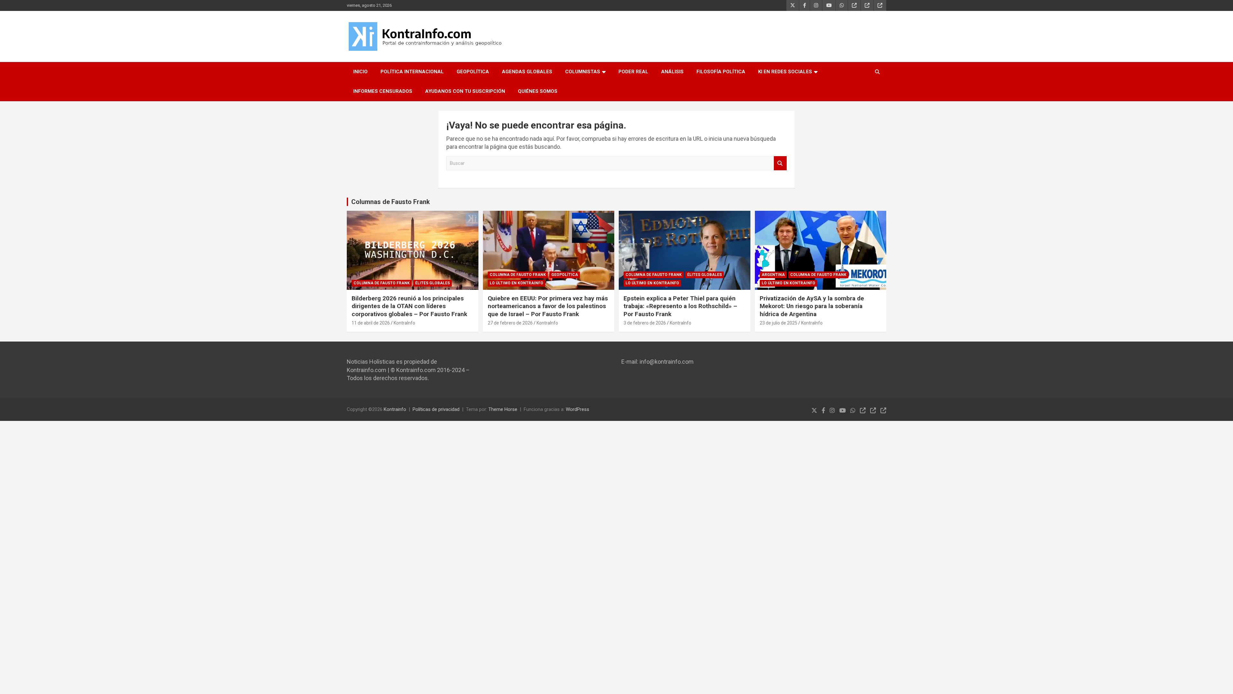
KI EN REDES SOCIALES (785, 72)
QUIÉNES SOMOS (537, 91)
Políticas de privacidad (436, 409)
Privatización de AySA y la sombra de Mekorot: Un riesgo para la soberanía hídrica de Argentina (812, 306)
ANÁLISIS (672, 72)
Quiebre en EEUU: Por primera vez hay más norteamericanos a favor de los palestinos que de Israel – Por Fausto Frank (548, 306)
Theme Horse (502, 409)
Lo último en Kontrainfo (516, 283)
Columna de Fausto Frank (382, 283)
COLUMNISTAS (582, 72)
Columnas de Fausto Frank (390, 202)
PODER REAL (633, 72)
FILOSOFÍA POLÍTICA (720, 72)
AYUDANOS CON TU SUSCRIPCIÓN (465, 91)
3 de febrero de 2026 (645, 322)
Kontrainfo (395, 409)
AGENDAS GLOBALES (527, 72)
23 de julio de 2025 (778, 322)
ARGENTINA (773, 274)
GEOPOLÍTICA (473, 72)
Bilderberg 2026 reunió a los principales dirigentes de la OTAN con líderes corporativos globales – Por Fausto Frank (409, 306)
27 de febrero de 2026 (510, 322)
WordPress (577, 409)
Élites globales (432, 283)
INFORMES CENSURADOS (382, 91)
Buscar (780, 163)
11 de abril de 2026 (371, 322)
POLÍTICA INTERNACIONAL (412, 72)
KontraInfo (404, 322)
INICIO (360, 72)
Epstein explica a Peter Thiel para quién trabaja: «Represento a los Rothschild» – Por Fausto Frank (680, 306)
